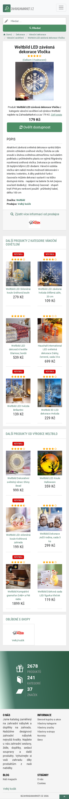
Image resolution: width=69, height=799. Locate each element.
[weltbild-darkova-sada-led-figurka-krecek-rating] (50, 562)
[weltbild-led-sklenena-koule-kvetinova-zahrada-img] (18, 519)
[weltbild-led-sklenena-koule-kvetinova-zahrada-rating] (18, 506)
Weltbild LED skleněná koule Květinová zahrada (18, 538)
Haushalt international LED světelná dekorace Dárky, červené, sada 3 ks (50, 351)
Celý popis (56, 114)
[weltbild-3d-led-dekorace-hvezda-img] (50, 393)
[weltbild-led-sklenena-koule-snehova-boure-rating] (18, 260)
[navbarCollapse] (61, 8)
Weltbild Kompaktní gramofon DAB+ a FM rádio (18, 595)
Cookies (41, 783)
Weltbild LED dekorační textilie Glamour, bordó (18, 349)
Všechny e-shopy (46, 731)
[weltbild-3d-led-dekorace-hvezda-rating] (50, 377)
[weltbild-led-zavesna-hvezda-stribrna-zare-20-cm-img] (50, 274)
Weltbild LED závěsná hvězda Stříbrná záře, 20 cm (50, 293)
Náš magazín (10, 779)
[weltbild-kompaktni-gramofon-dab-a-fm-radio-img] (18, 576)
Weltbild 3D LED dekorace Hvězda (49, 411)
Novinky (41, 735)
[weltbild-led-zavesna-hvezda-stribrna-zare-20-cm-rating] (50, 260)
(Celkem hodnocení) (34, 59)
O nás (40, 779)
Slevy (40, 739)
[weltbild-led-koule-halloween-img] (50, 463)
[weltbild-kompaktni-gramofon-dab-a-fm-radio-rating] (18, 562)
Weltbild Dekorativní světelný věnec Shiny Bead (18, 482)
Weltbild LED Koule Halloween (50, 480)
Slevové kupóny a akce (49, 719)
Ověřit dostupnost (36, 127)
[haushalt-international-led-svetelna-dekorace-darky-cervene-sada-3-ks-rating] (50, 316)
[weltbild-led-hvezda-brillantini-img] (18, 391)
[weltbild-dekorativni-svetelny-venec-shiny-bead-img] (18, 463)
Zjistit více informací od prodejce (36, 214)
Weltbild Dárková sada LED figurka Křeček (50, 593)
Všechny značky (45, 727)
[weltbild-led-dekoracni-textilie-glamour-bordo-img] (18, 330)
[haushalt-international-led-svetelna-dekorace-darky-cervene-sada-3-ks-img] (50, 330)
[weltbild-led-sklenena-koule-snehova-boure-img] (18, 274)
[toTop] (64, 797)
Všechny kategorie (46, 723)
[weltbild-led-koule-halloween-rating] (50, 449)
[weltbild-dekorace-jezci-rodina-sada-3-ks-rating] (50, 506)
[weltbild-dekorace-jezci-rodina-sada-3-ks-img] (50, 519)
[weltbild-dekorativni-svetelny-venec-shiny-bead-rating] (18, 449)
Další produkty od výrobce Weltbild (32, 434)
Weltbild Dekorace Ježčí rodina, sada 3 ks (50, 537)
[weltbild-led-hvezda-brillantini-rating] (18, 377)
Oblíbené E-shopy (18, 619)
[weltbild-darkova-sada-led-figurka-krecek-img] (50, 576)
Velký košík (24, 203)
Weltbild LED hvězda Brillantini (18, 408)
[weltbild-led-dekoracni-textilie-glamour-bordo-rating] (18, 316)
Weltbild (20, 200)
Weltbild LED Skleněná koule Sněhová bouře (18, 291)
